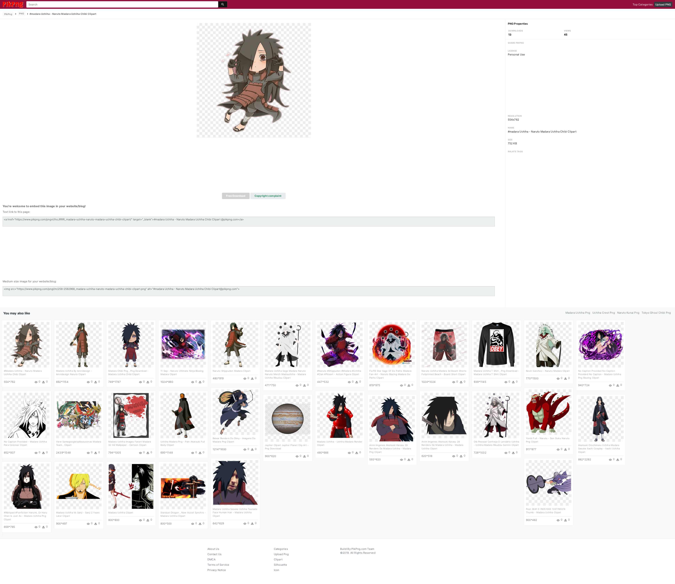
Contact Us (214, 554)
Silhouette (280, 564)
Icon (276, 570)
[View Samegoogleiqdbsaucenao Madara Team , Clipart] (79, 415)
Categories (281, 549)
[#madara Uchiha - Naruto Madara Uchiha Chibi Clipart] (254, 80)
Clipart (278, 559)
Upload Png (281, 554)
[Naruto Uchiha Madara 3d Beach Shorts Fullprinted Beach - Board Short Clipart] (444, 344)
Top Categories (643, 4)
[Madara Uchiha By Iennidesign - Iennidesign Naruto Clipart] (79, 344)
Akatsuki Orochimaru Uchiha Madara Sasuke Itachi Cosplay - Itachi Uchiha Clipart (599, 448)
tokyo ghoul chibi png (656, 312)
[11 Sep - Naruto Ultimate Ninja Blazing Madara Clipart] (183, 344)
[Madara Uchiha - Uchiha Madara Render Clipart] (340, 415)
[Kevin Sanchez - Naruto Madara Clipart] (548, 344)
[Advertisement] (253, 166)
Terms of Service (218, 564)
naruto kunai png (628, 312)
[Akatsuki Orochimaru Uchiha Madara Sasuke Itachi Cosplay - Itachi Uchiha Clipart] (601, 418)
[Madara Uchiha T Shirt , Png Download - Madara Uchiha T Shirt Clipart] (496, 344)
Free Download (235, 195)
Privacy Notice (216, 570)
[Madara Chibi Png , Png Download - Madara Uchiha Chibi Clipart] (131, 344)
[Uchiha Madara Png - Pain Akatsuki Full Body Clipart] (183, 415)
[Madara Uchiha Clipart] (131, 486)
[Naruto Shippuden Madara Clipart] (235, 344)
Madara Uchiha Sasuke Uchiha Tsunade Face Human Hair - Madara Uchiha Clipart (235, 512)
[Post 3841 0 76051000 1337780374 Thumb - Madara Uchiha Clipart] (548, 482)
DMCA (211, 559)
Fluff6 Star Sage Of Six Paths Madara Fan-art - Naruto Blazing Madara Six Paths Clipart (390, 374)
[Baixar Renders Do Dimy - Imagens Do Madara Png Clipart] (235, 411)
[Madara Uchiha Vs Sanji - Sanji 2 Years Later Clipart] (79, 486)
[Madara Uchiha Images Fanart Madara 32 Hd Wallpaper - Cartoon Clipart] (131, 415)
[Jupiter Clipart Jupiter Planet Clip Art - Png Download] (287, 418)
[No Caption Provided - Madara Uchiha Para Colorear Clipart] (26, 415)
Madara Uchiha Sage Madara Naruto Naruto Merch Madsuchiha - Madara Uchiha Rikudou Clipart (285, 374)
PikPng (8, 14)
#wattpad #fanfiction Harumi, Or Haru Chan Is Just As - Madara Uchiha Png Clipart (25, 516)
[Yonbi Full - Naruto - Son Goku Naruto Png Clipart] (548, 411)
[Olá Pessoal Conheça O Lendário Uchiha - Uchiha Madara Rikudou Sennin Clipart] (496, 415)
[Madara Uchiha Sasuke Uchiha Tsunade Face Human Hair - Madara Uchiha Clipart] (235, 482)
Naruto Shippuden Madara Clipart (231, 370)
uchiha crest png (603, 312)
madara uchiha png (577, 312)
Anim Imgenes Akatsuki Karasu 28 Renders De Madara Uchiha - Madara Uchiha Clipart (442, 445)
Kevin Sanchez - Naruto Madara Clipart (548, 370)
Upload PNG (663, 4)
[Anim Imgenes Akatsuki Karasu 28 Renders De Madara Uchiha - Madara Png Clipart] (392, 418)
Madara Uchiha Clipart (120, 512)
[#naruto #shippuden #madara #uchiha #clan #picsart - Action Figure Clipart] (340, 344)
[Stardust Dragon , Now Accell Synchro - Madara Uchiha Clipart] (183, 486)
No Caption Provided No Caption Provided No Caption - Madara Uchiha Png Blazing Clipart (599, 374)
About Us (213, 549)
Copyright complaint (268, 195)
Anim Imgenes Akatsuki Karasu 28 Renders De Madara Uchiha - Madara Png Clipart (390, 448)
